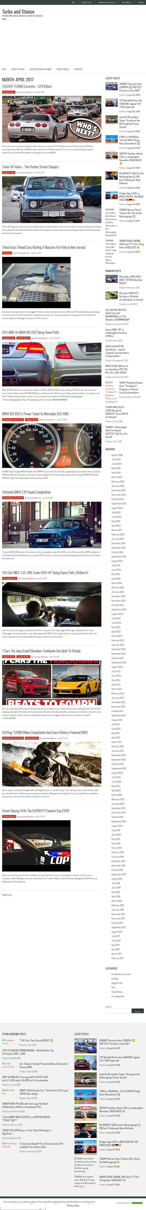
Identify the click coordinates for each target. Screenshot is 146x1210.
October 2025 (117, 499)
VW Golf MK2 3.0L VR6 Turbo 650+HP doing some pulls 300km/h (45, 572)
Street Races (126, 2)
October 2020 (117, 764)
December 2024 (118, 543)
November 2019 (118, 812)
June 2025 (116, 516)
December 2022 (118, 649)
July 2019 (115, 830)
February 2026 (117, 481)
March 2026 (116, 477)
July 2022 (115, 671)
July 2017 (115, 936)
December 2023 (118, 596)
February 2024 (117, 587)
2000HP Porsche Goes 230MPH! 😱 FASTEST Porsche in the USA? (130, 87)
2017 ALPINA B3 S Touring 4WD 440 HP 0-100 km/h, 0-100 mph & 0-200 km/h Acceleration (25, 1078)
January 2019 (117, 856)
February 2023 (117, 640)
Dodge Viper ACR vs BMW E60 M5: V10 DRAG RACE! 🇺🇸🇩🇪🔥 (131, 196)
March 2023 (116, 636)
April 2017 (115, 949)
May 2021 (115, 733)
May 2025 (115, 521)
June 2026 (116, 463)
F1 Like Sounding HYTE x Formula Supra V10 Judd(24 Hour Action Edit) (41, 1145)
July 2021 (115, 724)
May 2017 (115, 945)
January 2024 (117, 591)
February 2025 (117, 534)
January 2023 (117, 644)
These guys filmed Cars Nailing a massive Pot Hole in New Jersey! (44, 247)
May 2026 (115, 468)
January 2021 (117, 750)
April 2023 (116, 631)
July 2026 (116, 459)
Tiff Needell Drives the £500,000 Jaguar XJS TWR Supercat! (130, 104)
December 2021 (118, 702)
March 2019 (116, 847)
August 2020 (117, 772)
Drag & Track (87, 2)
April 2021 (115, 737)
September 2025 (118, 503)
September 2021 (118, 715)
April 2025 (116, 525)
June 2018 (116, 887)
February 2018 (117, 905)
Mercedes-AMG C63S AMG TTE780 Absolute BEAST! (130, 280)
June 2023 (116, 622)
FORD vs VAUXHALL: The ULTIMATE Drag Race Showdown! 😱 (129, 140)
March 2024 (116, 583)
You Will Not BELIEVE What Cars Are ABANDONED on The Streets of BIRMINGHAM (117, 314)
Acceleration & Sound (106, 2)
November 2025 (118, 494)
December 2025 (118, 490)
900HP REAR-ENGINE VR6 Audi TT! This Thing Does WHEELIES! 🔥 (131, 244)
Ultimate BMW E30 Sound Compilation (26, 492)
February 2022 (117, 693)
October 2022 (117, 658)
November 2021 (118, 706)
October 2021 (117, 711)
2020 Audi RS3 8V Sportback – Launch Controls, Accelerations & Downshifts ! (117, 351)
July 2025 (115, 512)
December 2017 (118, 914)
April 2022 (116, 684)
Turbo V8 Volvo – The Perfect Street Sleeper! (30, 166)
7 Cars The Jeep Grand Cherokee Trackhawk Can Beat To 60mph (41, 650)
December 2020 (118, 755)
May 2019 (115, 839)
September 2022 (118, 662)
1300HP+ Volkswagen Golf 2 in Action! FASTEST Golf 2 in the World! (116, 432)
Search (108, 1006)
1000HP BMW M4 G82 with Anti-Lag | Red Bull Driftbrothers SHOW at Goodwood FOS (25, 1105)
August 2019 (116, 825)
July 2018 (115, 883)
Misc (73, 2)
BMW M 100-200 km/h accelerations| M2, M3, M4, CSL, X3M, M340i (117, 369)
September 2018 (118, 874)
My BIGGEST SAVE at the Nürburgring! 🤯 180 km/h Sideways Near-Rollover (131, 178)
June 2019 (116, 834)
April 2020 (116, 790)
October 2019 (117, 817)
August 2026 (117, 455)
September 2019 (118, 821)
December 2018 (118, 861)
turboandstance (26, 92)
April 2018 (115, 896)
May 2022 (115, 680)
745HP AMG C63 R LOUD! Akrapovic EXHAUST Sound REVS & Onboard (117, 412)
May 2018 (115, 892)
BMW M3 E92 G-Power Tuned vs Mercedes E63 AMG (35, 413)
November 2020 (118, 759)
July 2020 (116, 777)
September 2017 (118, 927)
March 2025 (116, 530)
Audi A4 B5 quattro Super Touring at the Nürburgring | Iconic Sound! (129, 121)
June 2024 (116, 569)
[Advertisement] (73, 44)
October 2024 (117, 552)
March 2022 (116, 689)
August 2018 (116, 878)
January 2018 (117, 909)
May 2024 (115, 574)
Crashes (141, 2)
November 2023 (118, 600)
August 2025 (117, 508)
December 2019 (118, 808)
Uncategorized (10, 578)
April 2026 (116, 472)
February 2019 (117, 852)
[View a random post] (139, 69)
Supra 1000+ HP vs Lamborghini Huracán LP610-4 (116, 333)
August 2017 (116, 931)
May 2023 (115, 627)
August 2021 (116, 719)
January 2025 (117, 538)
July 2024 (115, 565)
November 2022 (118, 653)
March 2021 (116, 741)
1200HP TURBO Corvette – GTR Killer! (27, 86)
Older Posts (7, 895)
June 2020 (116, 781)
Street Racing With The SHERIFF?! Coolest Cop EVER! (35, 810)
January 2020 (117, 803)
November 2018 (118, 865)
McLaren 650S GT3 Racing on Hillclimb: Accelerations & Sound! (131, 296)
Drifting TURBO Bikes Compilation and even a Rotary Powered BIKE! (45, 732)
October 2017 (117, 922)
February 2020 (117, 799)
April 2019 (115, 843)
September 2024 (118, 556)
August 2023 (117, 613)
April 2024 (115, 578)
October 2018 (117, 870)
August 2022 (117, 666)
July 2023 (115, 618)
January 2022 (117, 697)
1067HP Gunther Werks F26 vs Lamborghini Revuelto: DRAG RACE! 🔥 (131, 158)
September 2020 (118, 768)
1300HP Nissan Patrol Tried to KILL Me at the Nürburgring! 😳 (130, 213)
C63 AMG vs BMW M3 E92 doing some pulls (30, 332)
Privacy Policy (73, 1205)
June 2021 (116, 728)
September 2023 (118, 609)
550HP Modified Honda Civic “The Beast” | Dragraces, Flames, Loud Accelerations (130, 387)
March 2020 (116, 794)
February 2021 (117, 746)
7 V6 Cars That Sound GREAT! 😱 (36, 1040)
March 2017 (116, 953)
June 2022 (116, 675)
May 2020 (115, 786)
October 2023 (117, 605)
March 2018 (116, 900)
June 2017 (116, 940)
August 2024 (116, 561)
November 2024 (118, 547)
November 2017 (118, 918)
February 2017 (117, 958)
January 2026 (117, 485)
